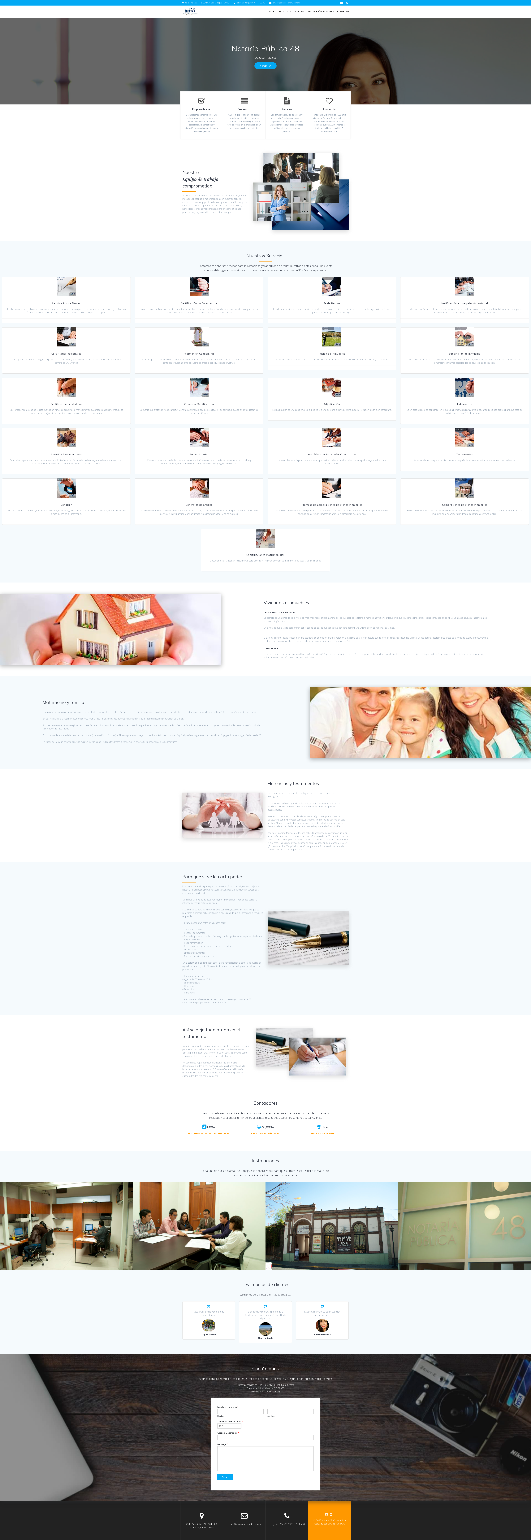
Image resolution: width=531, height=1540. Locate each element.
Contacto (343, 11)
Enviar (225, 1477)
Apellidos (271, 1416)
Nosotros (285, 11)
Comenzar (265, 65)
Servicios (299, 11)
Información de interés (321, 11)
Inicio (272, 11)
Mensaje (222, 1444)
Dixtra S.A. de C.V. (336, 1523)
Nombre (220, 1416)
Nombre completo (227, 1407)
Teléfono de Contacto (230, 1421)
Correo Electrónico (228, 1433)
